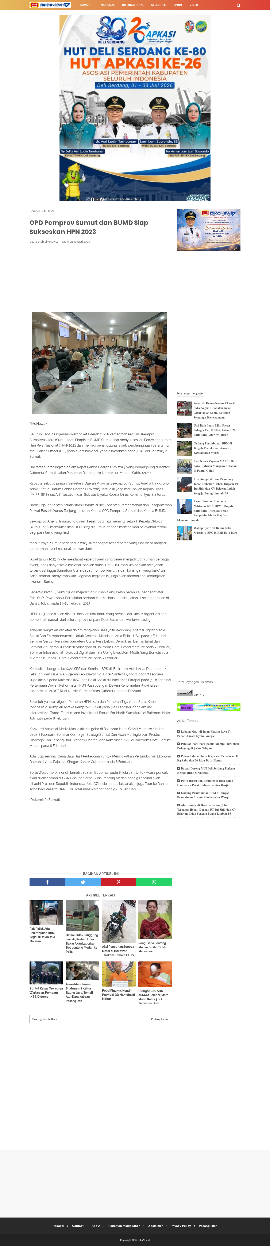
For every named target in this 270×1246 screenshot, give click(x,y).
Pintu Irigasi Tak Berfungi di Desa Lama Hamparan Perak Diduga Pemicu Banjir (205, 782)
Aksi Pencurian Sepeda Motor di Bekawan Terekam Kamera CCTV (118, 951)
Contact (78, 1225)
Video (194, 5)
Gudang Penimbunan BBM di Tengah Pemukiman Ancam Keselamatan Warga (213, 448)
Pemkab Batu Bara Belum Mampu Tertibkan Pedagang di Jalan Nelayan (208, 745)
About (96, 1225)
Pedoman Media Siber (124, 1225)
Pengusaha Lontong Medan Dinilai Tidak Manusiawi (152, 947)
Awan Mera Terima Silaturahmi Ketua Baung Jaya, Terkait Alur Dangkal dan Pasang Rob (79, 992)
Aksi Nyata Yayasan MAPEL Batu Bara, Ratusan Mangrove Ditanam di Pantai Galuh (216, 466)
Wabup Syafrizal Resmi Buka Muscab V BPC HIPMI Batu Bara (215, 530)
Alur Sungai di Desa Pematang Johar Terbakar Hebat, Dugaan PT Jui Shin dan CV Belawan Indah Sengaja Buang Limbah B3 (216, 486)
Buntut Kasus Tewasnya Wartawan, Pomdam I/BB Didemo (46, 992)
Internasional (133, 5)
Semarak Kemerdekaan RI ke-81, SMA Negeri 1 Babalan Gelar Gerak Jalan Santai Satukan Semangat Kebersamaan (215, 410)
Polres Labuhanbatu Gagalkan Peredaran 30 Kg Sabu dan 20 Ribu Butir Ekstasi (207, 758)
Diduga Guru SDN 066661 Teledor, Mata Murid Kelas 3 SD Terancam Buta (153, 997)
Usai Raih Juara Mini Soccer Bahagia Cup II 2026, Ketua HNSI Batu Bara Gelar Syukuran (216, 430)
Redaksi (58, 1225)
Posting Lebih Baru (44, 1019)
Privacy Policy (181, 1225)
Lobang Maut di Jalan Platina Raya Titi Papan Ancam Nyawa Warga (204, 733)
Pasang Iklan (208, 1225)
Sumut (85, 5)
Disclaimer (155, 1225)
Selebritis (158, 5)
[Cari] (238, 5)
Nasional (108, 5)
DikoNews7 (144, 1240)
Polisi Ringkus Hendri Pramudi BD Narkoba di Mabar (118, 994)
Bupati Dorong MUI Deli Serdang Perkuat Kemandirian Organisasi (206, 770)
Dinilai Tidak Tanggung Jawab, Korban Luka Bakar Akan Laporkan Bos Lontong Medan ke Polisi (82, 943)
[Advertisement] (101, 277)
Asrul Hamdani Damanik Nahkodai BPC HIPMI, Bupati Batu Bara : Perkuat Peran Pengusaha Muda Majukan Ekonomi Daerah (205, 510)
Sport (178, 5)
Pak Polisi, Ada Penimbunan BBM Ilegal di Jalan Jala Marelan (42, 935)
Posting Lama (160, 1019)
